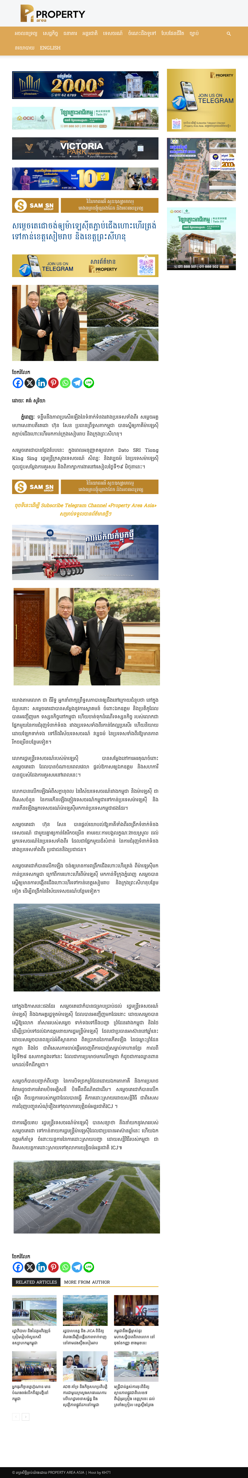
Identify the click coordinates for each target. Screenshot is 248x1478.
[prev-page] (16, 1417)
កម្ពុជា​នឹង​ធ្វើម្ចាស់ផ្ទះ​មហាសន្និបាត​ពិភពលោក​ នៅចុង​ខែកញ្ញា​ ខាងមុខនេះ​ (134, 1337)
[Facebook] (18, 383)
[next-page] (25, 1417)
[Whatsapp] (65, 383)
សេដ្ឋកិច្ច (50, 33)
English (50, 48)
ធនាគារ (70, 33)
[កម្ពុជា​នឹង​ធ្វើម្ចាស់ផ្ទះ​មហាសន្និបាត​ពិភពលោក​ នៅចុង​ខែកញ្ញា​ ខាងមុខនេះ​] (136, 1310)
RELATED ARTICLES (36, 1282)
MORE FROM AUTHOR (87, 1282)
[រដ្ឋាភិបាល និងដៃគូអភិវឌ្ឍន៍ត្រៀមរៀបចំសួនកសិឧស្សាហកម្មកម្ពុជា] (34, 1310)
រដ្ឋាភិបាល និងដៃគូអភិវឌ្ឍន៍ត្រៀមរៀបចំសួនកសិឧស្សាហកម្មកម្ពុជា (31, 1337)
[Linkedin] (41, 383)
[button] (228, 34)
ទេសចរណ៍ (113, 33)
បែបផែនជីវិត (173, 33)
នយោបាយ (24, 48)
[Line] (88, 383)
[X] (29, 383)
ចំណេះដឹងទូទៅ (142, 33)
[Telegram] (77, 383)
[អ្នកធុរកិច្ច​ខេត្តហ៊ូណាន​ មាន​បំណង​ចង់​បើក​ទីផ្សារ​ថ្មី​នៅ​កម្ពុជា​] (34, 1366)
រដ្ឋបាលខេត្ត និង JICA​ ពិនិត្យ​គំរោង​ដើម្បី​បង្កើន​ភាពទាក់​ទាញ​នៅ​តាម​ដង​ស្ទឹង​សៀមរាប (84, 1337)
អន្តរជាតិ (90, 33)
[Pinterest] (53, 383)
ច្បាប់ (194, 33)
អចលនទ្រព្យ (26, 33)
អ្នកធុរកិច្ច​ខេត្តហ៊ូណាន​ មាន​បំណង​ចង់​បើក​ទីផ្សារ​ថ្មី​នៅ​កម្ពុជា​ (31, 1392)
